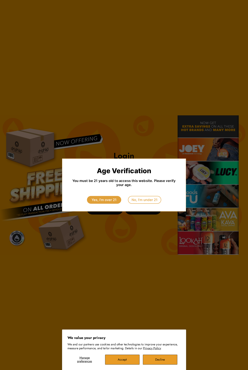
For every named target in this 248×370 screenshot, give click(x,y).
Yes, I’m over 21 (104, 200)
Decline (160, 359)
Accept (122, 359)
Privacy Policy (152, 348)
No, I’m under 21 (144, 200)
